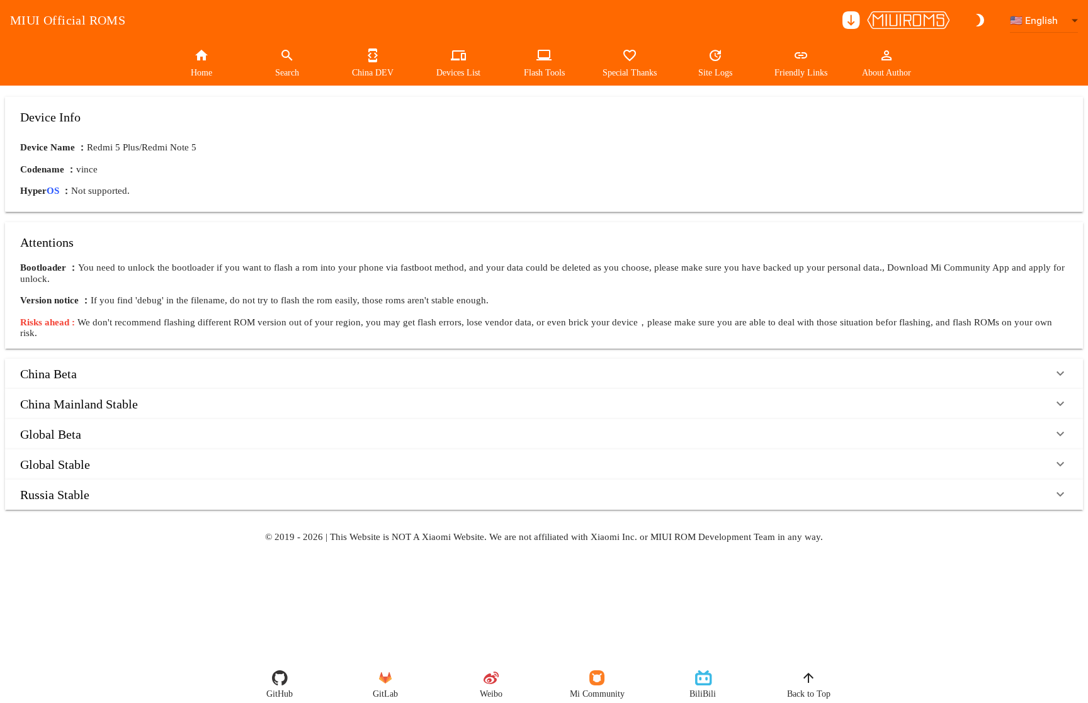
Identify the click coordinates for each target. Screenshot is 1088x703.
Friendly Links (800, 72)
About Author (886, 72)
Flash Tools (544, 72)
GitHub (279, 694)
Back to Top (808, 694)
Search (287, 72)
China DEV (373, 72)
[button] (544, 374)
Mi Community (597, 694)
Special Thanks (630, 72)
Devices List (458, 72)
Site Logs (715, 72)
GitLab (385, 694)
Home (201, 72)
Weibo (491, 694)
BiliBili (702, 694)
